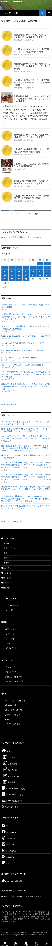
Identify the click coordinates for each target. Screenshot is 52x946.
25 (12, 279)
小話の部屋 (7, 573)
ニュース (6, 568)
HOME (4, 237)
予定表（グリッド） (13, 667)
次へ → (38, 213)
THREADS (10, 838)
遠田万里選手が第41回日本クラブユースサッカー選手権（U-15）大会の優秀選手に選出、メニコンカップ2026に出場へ (25, 448)
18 (12, 275)
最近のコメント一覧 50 (11, 521)
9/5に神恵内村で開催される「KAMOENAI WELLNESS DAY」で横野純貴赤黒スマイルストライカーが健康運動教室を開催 (25, 498)
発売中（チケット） (11, 548)
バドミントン (11, 638)
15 (40, 271)
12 (19, 271)
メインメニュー (49, 13)
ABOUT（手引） (13, 807)
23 (47, 275)
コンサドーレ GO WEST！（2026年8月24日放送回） (23, 365)
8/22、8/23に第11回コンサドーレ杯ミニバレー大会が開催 (25, 336)
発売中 (6, 553)
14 (33, 271)
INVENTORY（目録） (15, 801)
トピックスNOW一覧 (14, 681)
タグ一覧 (9, 610)
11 (12, 271)
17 (5, 275)
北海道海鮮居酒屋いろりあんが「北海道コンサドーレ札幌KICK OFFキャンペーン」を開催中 (25, 487)
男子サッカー (11, 629)
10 (5, 271)
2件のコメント (32, 54)
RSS (7, 863)
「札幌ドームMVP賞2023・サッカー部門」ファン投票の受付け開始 (31, 150)
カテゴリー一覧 (11, 605)
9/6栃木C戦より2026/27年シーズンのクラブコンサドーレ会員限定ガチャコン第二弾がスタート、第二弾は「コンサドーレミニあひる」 (25, 316)
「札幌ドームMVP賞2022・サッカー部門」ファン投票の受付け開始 (31, 196)
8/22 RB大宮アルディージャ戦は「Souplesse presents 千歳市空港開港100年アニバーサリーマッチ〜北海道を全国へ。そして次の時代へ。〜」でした (25, 464)
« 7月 (4, 287)
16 (47, 271)
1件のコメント (32, 40)
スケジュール (8, 583)
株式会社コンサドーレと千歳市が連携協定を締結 (21, 455)
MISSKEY (10, 857)
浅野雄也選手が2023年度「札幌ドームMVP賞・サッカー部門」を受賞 (31, 135)
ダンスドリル (11, 648)
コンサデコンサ (9, 13)
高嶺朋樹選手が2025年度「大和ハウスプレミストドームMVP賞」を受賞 (32, 35)
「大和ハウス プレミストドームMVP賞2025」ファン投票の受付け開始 (31, 50)
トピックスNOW (9, 538)
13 (26, 271)
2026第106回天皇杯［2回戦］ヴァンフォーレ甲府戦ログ (25, 343)
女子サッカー (11, 634)
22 (40, 275)
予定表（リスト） (12, 672)
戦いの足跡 (7, 578)
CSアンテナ (10, 719)
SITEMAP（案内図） (15, 881)
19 (19, 275)
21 (33, 275)
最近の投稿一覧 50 (9, 404)
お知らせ (7, 543)
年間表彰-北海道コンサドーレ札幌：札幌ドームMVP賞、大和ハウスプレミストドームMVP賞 (32, 98)
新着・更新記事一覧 (13, 710)
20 (26, 275)
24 (5, 279)
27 (26, 279)
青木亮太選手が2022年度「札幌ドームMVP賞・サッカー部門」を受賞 (31, 182)
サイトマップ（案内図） (15, 700)
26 (19, 279)
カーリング (10, 643)
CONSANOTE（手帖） (15, 795)
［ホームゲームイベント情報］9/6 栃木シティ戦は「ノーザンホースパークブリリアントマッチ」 (25, 437)
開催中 (6, 558)
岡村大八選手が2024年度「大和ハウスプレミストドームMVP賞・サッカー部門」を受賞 (32, 66)
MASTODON (11, 851)
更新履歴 (6, 588)
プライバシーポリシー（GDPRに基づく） (16, 932)
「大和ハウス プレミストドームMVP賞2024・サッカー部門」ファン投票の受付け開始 (32, 82)
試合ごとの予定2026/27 (15, 676)
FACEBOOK (11, 832)
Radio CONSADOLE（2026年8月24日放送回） (20, 357)
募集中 (6, 563)
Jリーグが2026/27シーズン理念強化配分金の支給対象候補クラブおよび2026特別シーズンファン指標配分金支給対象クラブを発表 (25, 374)
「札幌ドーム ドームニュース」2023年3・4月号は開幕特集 (31, 164)
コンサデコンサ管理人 (13, 424)
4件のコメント (31, 140)
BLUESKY (10, 845)
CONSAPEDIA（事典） (16, 788)
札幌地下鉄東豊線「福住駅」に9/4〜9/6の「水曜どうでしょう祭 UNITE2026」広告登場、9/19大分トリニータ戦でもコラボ (25, 386)
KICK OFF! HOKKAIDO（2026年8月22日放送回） (22, 350)
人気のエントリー (12, 714)
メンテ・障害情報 (12, 724)
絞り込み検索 (11, 705)
